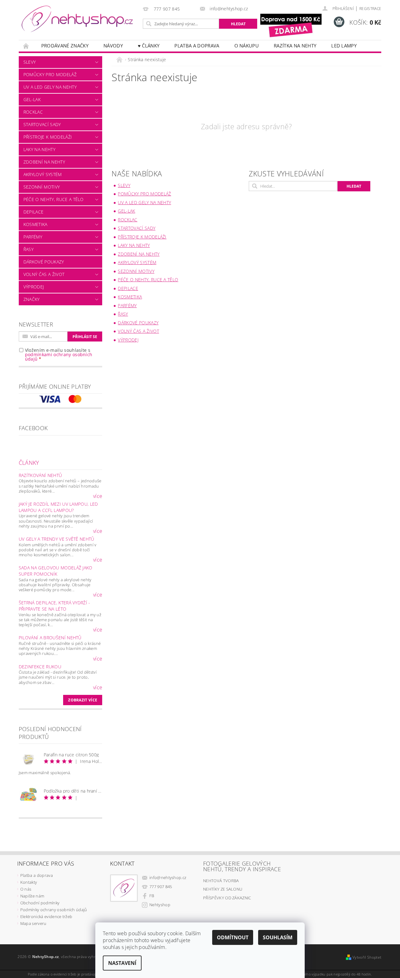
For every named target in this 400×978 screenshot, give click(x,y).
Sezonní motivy (41, 187)
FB (151, 895)
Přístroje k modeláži (47, 137)
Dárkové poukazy (43, 262)
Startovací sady (42, 124)
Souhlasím (277, 937)
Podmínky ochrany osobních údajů (53, 909)
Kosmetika (35, 224)
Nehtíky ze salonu (222, 889)
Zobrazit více (82, 700)
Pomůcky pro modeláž (50, 74)
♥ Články (149, 45)
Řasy (28, 249)
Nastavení (122, 963)
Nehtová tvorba (221, 880)
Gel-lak (32, 99)
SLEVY (29, 62)
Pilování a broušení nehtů (50, 638)
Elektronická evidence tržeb (46, 916)
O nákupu (246, 45)
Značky (31, 299)
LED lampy (344, 45)
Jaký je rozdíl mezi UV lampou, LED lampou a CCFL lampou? (58, 507)
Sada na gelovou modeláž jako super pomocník (55, 571)
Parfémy (32, 237)
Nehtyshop (159, 904)
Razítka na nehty (295, 45)
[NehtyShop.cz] (77, 19)
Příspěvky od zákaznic (227, 898)
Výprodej (33, 287)
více (97, 496)
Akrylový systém (42, 174)
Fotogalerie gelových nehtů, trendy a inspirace (242, 866)
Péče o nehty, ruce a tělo (53, 199)
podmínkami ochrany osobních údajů (58, 356)
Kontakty (28, 882)
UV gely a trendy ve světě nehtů (56, 539)
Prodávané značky (64, 45)
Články (29, 462)
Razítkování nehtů (40, 475)
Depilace (33, 212)
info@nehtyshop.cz (167, 877)
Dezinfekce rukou (40, 667)
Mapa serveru (33, 923)
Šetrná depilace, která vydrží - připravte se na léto (54, 606)
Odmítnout (232, 937)
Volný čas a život (43, 274)
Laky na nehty (39, 149)
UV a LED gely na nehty (50, 87)
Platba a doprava (196, 45)
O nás (26, 889)
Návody (113, 45)
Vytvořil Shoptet (366, 957)
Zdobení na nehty (44, 162)
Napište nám (32, 896)
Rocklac (33, 112)
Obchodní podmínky (39, 903)
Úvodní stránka (26, 45)
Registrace (370, 8)
